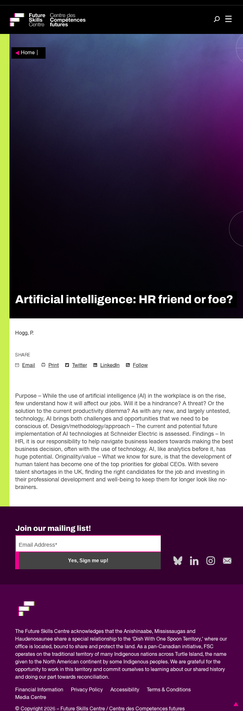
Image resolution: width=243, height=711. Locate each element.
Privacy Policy (87, 690)
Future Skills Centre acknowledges (64, 631)
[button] (234, 704)
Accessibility (124, 690)
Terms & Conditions (169, 690)
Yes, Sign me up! (88, 560)
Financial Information (39, 690)
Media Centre (30, 697)
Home (28, 52)
